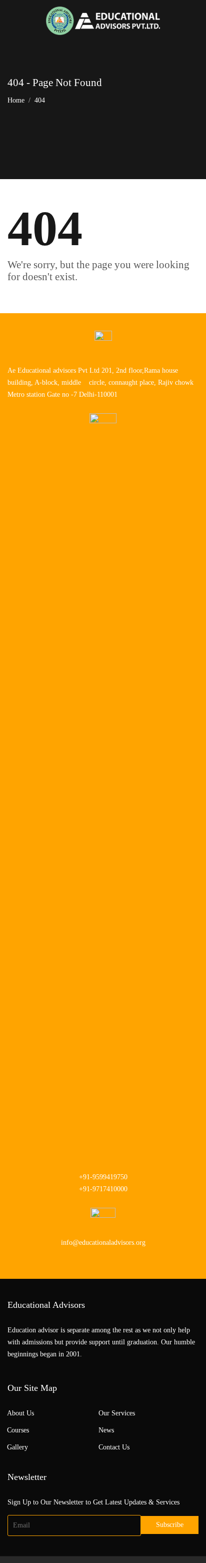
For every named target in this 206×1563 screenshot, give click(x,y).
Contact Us (114, 1447)
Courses (18, 1430)
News (106, 1430)
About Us (20, 1413)
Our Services (116, 1413)
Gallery (17, 1447)
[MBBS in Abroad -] (103, 21)
